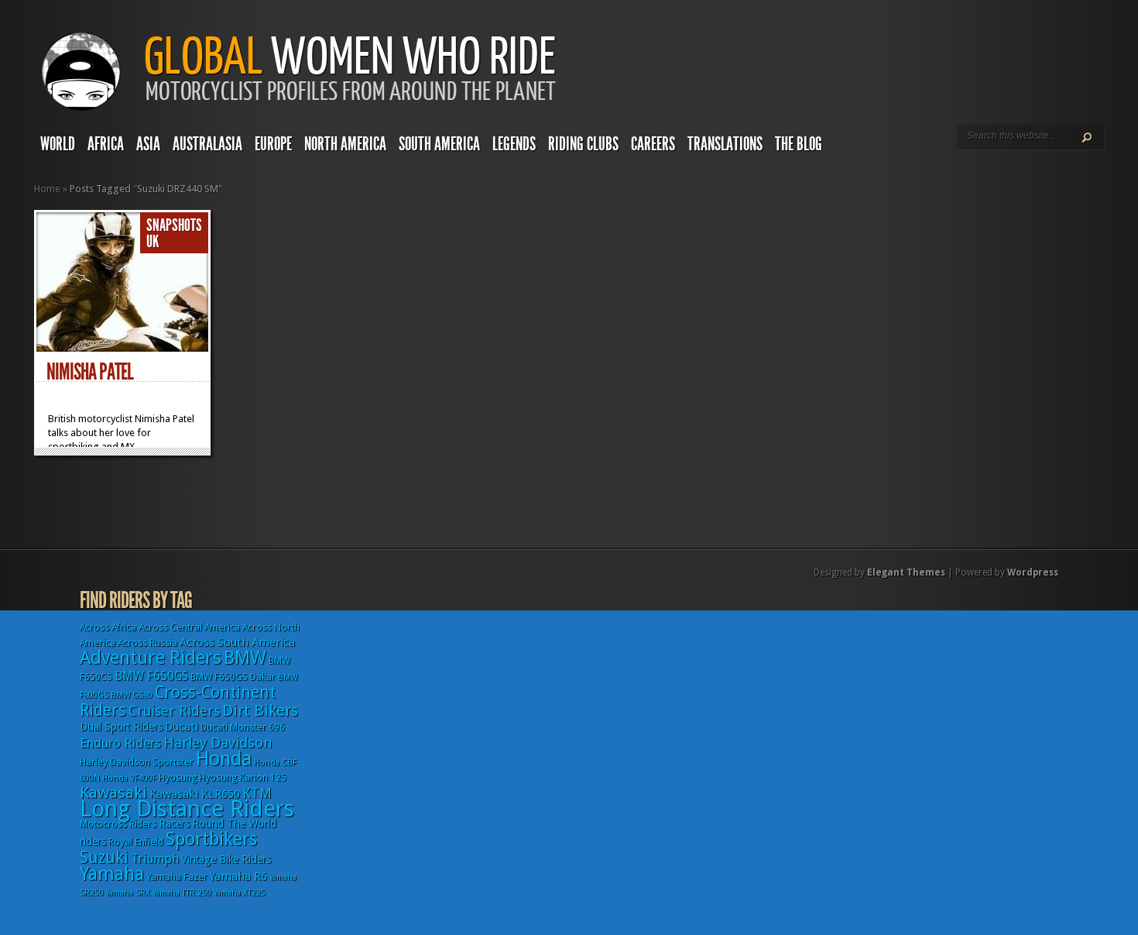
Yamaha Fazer (176, 876)
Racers (174, 823)
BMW (245, 658)
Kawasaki (113, 792)
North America (345, 144)
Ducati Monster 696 (243, 727)
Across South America (237, 642)
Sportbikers (211, 839)
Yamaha (112, 874)
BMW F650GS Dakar (233, 677)
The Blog (798, 144)
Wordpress (1032, 572)
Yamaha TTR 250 (182, 893)
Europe (273, 144)
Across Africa (108, 627)
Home (47, 188)
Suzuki (104, 857)
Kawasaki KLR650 (194, 794)
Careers (653, 144)
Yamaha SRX (128, 893)
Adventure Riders (150, 658)
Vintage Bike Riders (226, 859)
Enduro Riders (120, 743)
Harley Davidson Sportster (137, 762)
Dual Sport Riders (121, 726)
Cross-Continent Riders (178, 701)
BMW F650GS (151, 676)
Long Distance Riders (187, 809)
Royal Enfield (135, 842)
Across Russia (147, 643)
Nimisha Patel (89, 372)
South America (439, 144)
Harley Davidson (218, 742)
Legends (514, 144)
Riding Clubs (583, 144)
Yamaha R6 (238, 876)
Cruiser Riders (174, 711)
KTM (257, 793)
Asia (148, 144)
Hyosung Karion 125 (242, 777)
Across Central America (189, 627)
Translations (725, 144)
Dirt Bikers (260, 710)
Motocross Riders (118, 824)
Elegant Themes (906, 572)
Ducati (181, 727)
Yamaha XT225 (240, 893)
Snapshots (174, 225)
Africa (105, 144)
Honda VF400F (129, 778)
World (57, 144)
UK (152, 242)
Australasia (207, 144)
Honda (224, 759)
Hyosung (178, 777)
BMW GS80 (132, 695)
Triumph (155, 858)
